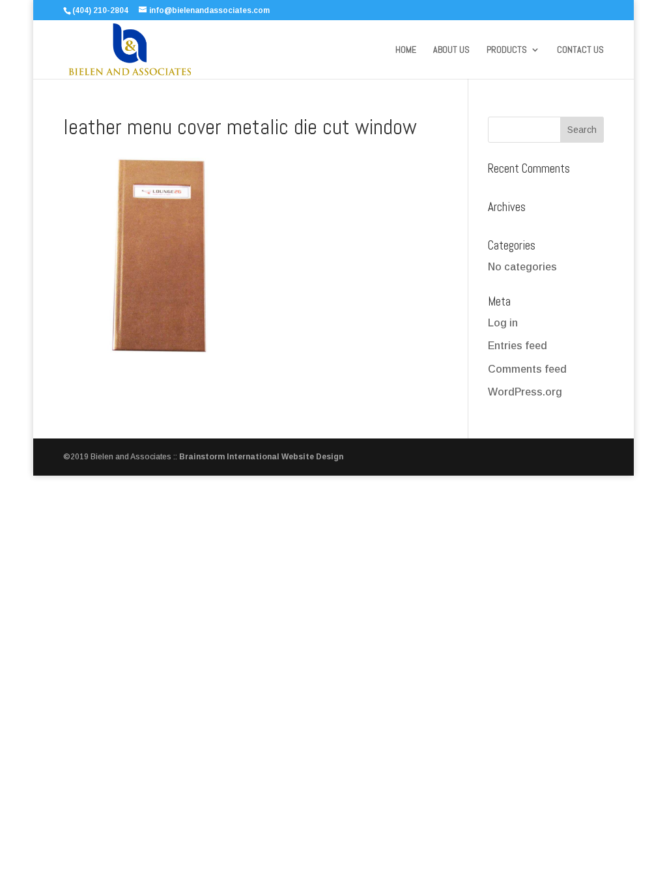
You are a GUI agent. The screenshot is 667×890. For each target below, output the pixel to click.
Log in (503, 322)
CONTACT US (580, 50)
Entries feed (517, 345)
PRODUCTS (507, 50)
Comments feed (527, 369)
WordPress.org (525, 391)
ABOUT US (451, 50)
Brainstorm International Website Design (261, 456)
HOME (405, 50)
